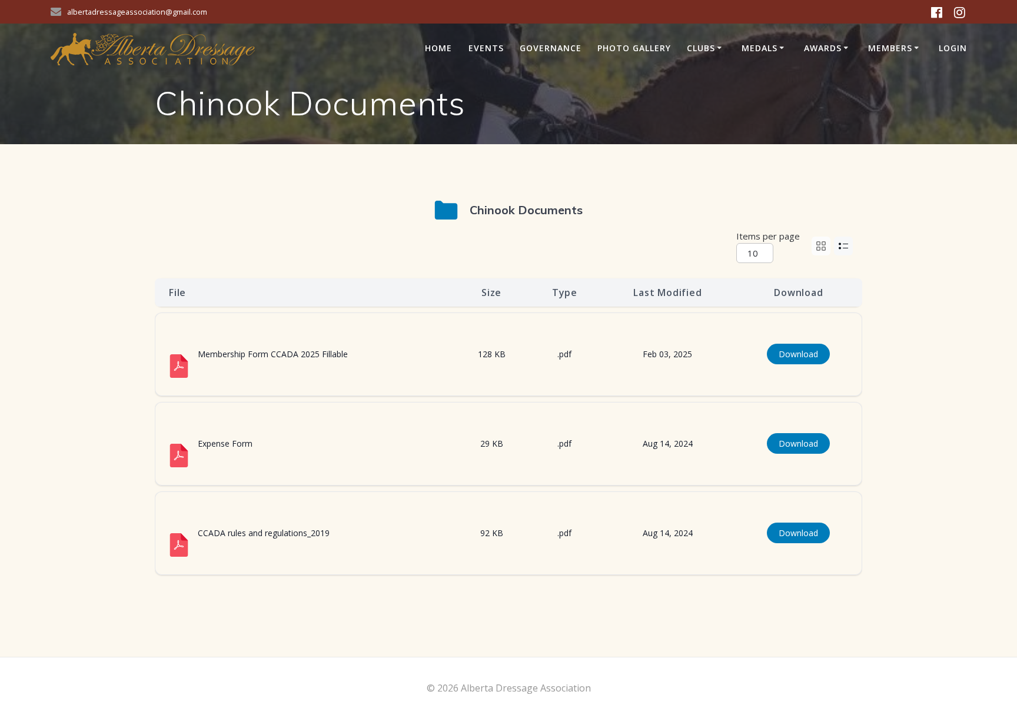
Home (438, 48)
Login (953, 48)
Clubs (701, 48)
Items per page (768, 236)
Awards (823, 48)
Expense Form (225, 443)
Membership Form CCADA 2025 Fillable (273, 354)
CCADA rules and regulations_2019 (264, 532)
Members (890, 48)
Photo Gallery (634, 48)
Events (486, 48)
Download (798, 354)
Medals (759, 48)
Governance (550, 48)
